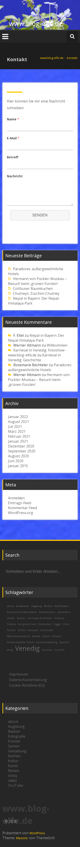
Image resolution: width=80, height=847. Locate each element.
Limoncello (46, 630)
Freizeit (14, 741)
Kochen (14, 755)
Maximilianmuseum (18, 636)
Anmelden (16, 498)
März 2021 (17, 431)
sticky (10, 649)
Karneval (33, 630)
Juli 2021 (15, 426)
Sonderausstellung (46, 642)
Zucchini (59, 649)
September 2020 (21, 451)
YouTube (15, 785)
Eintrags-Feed (19, 502)
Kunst (13, 765)
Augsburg (36, 606)
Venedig (27, 648)
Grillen (22, 630)
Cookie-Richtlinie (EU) (27, 685)
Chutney (59, 618)
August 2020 (18, 456)
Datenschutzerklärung (28, 679)
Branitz (21, 618)
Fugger (57, 624)
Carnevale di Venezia (39, 618)
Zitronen (47, 649)
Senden (40, 215)
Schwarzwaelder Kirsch (20, 642)
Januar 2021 (18, 441)
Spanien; (64, 642)
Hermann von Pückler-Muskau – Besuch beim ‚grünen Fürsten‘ (37, 281)
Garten (14, 746)
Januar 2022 (18, 416)
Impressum (18, 674)
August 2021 (18, 421)
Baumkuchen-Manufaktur (22, 612)
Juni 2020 (15, 460)
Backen (48, 606)
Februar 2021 (19, 436)
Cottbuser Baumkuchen (33, 288)
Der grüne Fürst (27, 624)
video (12, 780)
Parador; (57, 636)
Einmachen (45, 624)
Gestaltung (17, 751)
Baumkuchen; (47, 612)
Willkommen (57, 345)
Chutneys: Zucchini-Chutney (36, 293)
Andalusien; (22, 606)
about (10, 606)
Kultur (13, 760)
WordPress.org (20, 512)
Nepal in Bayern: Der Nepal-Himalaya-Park (36, 338)
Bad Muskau (61, 606)
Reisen (13, 770)
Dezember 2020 (21, 446)
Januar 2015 (18, 465)
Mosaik (36, 636)
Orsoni (46, 636)
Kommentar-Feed (22, 507)
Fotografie (16, 736)
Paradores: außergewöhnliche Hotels (40, 367)
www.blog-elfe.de (36, 23)
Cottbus (11, 624)
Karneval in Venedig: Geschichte (34, 357)
